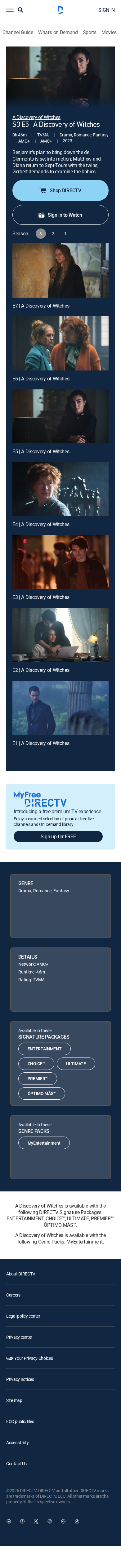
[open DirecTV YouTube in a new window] (63, 1521)
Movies (109, 32)
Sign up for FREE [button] (58, 836)
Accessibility (17, 1442)
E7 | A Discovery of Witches (40, 305)
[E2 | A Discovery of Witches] (60, 635)
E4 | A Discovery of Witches (40, 524)
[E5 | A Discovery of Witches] (60, 416)
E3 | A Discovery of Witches (40, 597)
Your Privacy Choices (33, 1358)
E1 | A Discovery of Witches (40, 743)
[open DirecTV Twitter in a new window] (36, 1521)
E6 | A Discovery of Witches (40, 378)
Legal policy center (23, 1316)
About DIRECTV (20, 1274)
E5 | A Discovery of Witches (40, 451)
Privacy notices (20, 1379)
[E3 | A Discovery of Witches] (60, 562)
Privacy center (19, 1337)
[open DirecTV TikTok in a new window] (76, 1521)
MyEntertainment (44, 1143)
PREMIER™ (38, 1078)
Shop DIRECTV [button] (65, 190)
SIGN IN (106, 10)
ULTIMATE (76, 1063)
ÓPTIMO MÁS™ (42, 1093)
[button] (10, 10)
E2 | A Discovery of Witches (40, 670)
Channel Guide (17, 32)
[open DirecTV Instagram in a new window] (49, 1521)
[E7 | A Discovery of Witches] (60, 270)
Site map (14, 1400)
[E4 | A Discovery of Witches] (60, 489)
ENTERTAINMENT (45, 1049)
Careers (13, 1295)
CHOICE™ (36, 1063)
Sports (89, 32)
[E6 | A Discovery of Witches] (60, 343)
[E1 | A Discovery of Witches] (60, 708)
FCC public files (20, 1421)
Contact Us (16, 1463)
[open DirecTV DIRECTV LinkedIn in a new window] (8, 1521)
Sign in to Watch (65, 214)
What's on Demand (58, 32)
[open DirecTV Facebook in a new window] (22, 1521)
